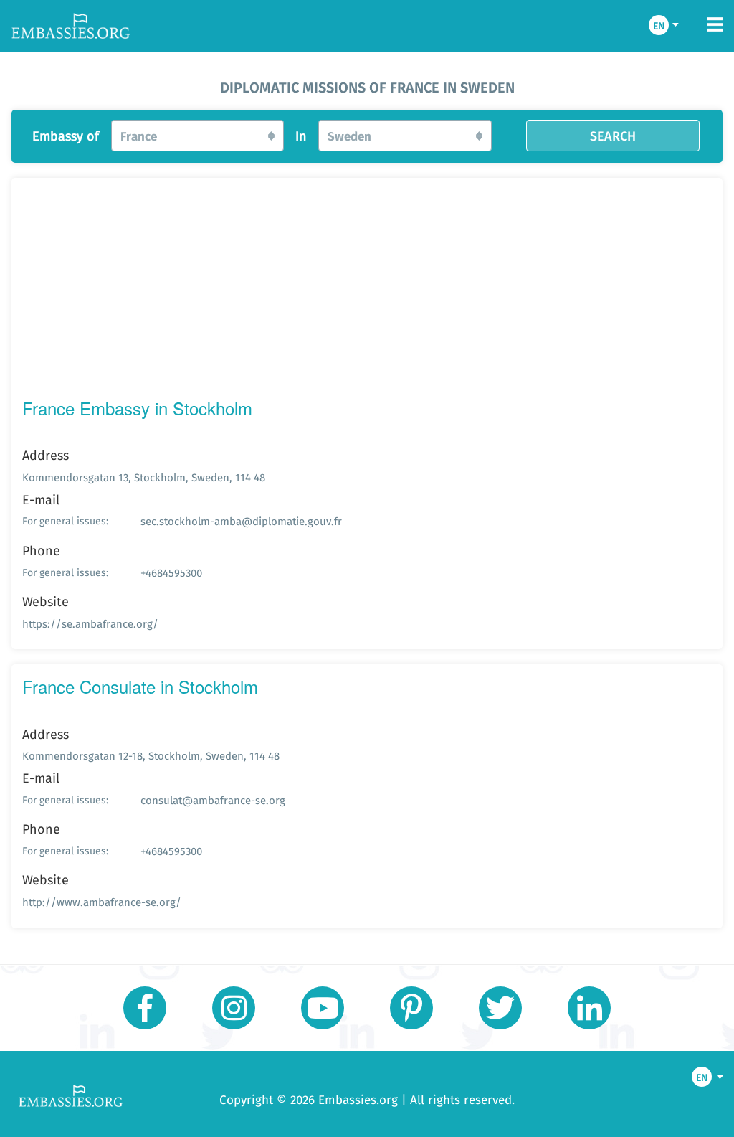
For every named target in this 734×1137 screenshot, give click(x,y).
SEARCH (613, 136)
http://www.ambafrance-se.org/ (101, 902)
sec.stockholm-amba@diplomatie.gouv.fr (241, 521)
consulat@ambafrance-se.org (212, 800)
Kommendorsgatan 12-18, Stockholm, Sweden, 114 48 (151, 755)
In (301, 136)
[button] (198, 135)
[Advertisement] (367, 291)
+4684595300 (171, 573)
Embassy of (65, 136)
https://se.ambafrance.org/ (90, 623)
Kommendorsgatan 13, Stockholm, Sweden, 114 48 (143, 477)
